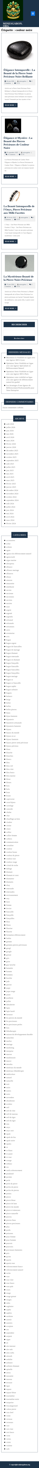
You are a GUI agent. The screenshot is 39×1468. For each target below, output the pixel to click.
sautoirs (9, 1323)
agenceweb (10, 557)
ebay (8, 885)
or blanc (9, 1150)
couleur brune (11, 852)
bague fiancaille (12, 666)
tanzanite (9, 1376)
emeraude (10, 889)
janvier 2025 (11, 487)
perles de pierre (12, 1187)
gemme (9, 942)
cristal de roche (12, 865)
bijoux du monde (12, 733)
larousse (9, 1015)
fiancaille (10, 912)
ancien (8, 590)
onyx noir (10, 1131)
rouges (8, 1300)
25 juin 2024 (10, 284)
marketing (10, 1048)
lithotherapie (11, 1031)
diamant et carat (12, 875)
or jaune (9, 1154)
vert (7, 1426)
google (9, 952)
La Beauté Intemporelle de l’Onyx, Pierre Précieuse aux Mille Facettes (19, 209)
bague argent (11, 643)
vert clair (9, 1429)
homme (9, 971)
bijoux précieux (12, 746)
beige (8, 700)
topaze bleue (11, 1393)
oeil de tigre (10, 1117)
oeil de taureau (12, 1114)
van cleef (9, 1412)
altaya (8, 577)
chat (8, 816)
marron (9, 1054)
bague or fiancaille (13, 683)
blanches (9, 756)
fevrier (8, 908)
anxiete (9, 603)
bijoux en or (11, 736)
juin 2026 (10, 431)
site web (9, 1349)
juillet (8, 1001)
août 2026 (10, 424)
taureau (9, 1379)
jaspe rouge (10, 991)
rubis (8, 1303)
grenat (8, 955)
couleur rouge (11, 862)
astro (8, 630)
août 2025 (10, 464)
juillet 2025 (10, 467)
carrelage (9, 806)
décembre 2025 (12, 451)
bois (8, 786)
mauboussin (10, 1058)
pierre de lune (11, 1204)
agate (8, 550)
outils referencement (14, 1170)
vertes (8, 1439)
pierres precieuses (13, 1223)
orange (9, 1160)
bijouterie (10, 719)
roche (8, 1273)
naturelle (9, 1081)
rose (8, 1276)
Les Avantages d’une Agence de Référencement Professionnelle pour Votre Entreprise (20, 387)
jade (8, 981)
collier (8, 832)
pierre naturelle (12, 1213)
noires (8, 1091)
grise (8, 961)
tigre (8, 1386)
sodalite (9, 1359)
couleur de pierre (12, 855)
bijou (8, 713)
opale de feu (11, 1137)
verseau (9, 1419)
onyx (8, 1127)
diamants (9, 882)
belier (8, 703)
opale (8, 1134)
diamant (9, 872)
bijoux (8, 729)
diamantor (10, 879)
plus (8, 1227)
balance (9, 696)
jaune (8, 995)
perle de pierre (11, 1184)
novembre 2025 (12, 454)
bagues (9, 693)
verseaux (9, 1422)
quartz (8, 1260)
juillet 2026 (10, 427)
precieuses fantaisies (14, 1250)
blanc (8, 749)
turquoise (10, 1402)
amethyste (10, 587)
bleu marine (10, 776)
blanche (9, 753)
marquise (9, 1051)
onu (7, 1124)
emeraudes (10, 892)
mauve (8, 1061)
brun (8, 792)
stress (8, 1373)
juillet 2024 (10, 507)
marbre (9, 1041)
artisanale (10, 623)
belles (8, 706)
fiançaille (10, 915)
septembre (10, 1333)
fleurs (8, 925)
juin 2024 (10, 510)
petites (8, 1194)
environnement (12, 895)
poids (8, 1230)
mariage (9, 1044)
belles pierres (11, 709)
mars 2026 (10, 441)
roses (8, 1290)
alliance (9, 567)
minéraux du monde (14, 1068)
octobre (9, 1104)
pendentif (10, 1174)
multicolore (10, 1074)
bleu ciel (9, 766)
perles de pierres (12, 1190)
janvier (9, 985)
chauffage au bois (13, 819)
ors (7, 1167)
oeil (7, 1107)
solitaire (9, 1363)
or (7, 1147)
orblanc (9, 1164)
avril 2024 (10, 517)
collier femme (11, 835)
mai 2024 (9, 514)
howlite (9, 978)
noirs (8, 1094)
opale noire (10, 1141)
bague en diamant (13, 660)
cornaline (10, 845)
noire (8, 1087)
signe (8, 1339)
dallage (9, 869)
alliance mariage (12, 570)
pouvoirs (9, 1247)
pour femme (10, 1237)
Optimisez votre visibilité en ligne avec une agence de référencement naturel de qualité (19, 379)
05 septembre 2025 (12, 152)
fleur (8, 922)
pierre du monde (12, 1207)
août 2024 (10, 504)
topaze (8, 1389)
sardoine (9, 1316)
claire (8, 829)
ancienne (9, 593)
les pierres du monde (14, 1018)
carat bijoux (10, 802)
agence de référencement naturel (18, 554)
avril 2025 (10, 477)
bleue (8, 779)
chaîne (8, 812)
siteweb (9, 1356)
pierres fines (11, 1220)
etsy (7, 898)
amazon (9, 580)
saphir (8, 1310)
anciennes (10, 597)
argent (8, 610)
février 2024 (11, 523)
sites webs (10, 1353)
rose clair (9, 1280)
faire (8, 902)
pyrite (8, 1257)
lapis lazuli (10, 1011)
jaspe (8, 988)
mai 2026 (9, 434)
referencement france (14, 1267)
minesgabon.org (12, 24)
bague (8, 640)
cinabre (9, 822)
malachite (10, 1038)
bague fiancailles (12, 670)
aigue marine (11, 560)
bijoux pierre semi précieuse (17, 743)
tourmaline (10, 1396)
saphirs (9, 1313)
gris (7, 958)
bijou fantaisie (11, 716)
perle (8, 1180)
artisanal (9, 620)
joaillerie (9, 998)
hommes (9, 975)
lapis (8, 1008)
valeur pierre (11, 1409)
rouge (8, 1293)
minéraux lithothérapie (15, 1071)
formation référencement (15, 935)
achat (8, 544)
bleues (8, 782)
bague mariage (12, 676)
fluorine (9, 928)
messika (9, 1064)
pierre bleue (10, 1200)
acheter (9, 547)
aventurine (10, 633)
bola (8, 789)
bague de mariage (13, 650)
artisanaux (10, 627)
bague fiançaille (12, 663)
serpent (9, 1336)
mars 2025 (10, 480)
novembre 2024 (12, 494)
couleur (9, 849)
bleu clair (10, 769)
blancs (8, 759)
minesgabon (22, 81)
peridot (9, 1177)
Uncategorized (12, 1406)
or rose (9, 1157)
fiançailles (10, 918)
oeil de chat (10, 1111)
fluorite (9, 932)
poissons (9, 1233)
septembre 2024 (12, 500)
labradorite (10, 1005)
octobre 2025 (11, 457)
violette (9, 1446)
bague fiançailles (12, 673)
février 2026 (11, 444)
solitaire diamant (12, 1366)
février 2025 (11, 484)
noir (7, 1084)
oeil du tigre (11, 1121)
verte (8, 1436)
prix (7, 1253)
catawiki (9, 809)
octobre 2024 (11, 497)
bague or (9, 680)
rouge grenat (11, 1296)
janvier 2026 (11, 447)
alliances (9, 574)
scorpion (9, 1326)
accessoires (10, 540)
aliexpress (10, 564)
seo (7, 1330)
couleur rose (11, 859)
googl (8, 948)
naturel (9, 1078)
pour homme (11, 1240)
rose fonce (10, 1283)
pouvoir (9, 1243)
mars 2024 (10, 520)
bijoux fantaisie (12, 739)
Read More (11, 105)
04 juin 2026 (10, 81)
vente (8, 1416)
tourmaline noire (12, 1399)
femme (8, 905)
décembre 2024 (12, 490)
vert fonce (10, 1432)
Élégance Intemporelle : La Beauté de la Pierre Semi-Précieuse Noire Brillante (19, 73)
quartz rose (10, 1263)
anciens (9, 600)
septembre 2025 (12, 460)
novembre (10, 1097)
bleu (8, 763)
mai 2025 (9, 474)
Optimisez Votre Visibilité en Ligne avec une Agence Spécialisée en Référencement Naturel (19, 365)
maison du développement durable (19, 1034)
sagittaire (9, 1306)
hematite (9, 968)
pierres (9, 1217)
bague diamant (12, 653)
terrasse (9, 1383)
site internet (10, 1346)
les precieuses (11, 1021)
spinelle (9, 1369)
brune (8, 796)
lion (7, 1028)
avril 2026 (10, 437)
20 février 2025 (11, 217)
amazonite (10, 583)
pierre (8, 1197)
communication (12, 842)
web (7, 1449)
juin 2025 (10, 470)
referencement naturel (14, 1270)
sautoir (9, 1320)
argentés (9, 617)
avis (7, 637)
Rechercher (19, 324)
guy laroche (10, 965)
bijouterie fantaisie (13, 726)
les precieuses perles (14, 1024)
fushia (8, 938)
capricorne (10, 799)
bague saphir (11, 686)
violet (8, 1442)
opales (8, 1144)
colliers (9, 839)
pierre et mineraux (13, 1210)
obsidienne (10, 1101)
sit (7, 1343)
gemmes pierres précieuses (16, 945)
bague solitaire (12, 690)
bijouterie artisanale (14, 723)
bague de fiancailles (14, 646)
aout (8, 607)
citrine (8, 826)
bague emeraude (12, 656)
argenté (9, 613)
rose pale (9, 1286)
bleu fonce (10, 772)
